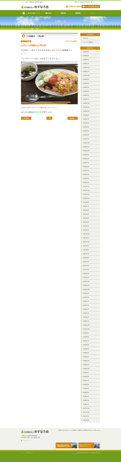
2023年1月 (86, 186)
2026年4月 (86, 59)
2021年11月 (86, 238)
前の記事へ (26, 118)
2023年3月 (86, 178)
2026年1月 (86, 63)
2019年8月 (86, 337)
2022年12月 (86, 190)
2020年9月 (86, 293)
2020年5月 (86, 309)
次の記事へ (72, 118)
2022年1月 (86, 230)
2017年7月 (86, 416)
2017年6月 (86, 420)
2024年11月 (86, 107)
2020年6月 (86, 305)
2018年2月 (86, 400)
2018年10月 (86, 368)
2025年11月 (86, 71)
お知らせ (92, 13)
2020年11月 (86, 285)
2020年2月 (86, 317)
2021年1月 (86, 277)
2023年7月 (86, 162)
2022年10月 (86, 198)
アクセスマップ (96, 2)
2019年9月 (86, 333)
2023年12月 (86, 143)
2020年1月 (86, 321)
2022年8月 (86, 202)
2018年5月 (86, 388)
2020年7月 (86, 301)
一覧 (49, 118)
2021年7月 (86, 253)
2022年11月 (86, 194)
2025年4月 (86, 87)
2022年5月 (86, 214)
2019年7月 (86, 341)
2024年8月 (86, 115)
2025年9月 (86, 79)
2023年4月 (86, 174)
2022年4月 (86, 218)
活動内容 (63, 13)
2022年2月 (86, 226)
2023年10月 (86, 150)
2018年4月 (86, 392)
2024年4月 (86, 127)
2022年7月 (86, 206)
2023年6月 (86, 166)
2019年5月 (86, 349)
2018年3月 (86, 396)
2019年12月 (86, 325)
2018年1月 (86, 404)
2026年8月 (86, 51)
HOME (59, 430)
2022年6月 (86, 210)
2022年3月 (86, 222)
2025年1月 (86, 99)
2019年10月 (86, 329)
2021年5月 (86, 261)
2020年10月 (86, 289)
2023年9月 (86, 154)
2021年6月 (86, 257)
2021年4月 (86, 265)
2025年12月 (86, 67)
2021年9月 (86, 246)
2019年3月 (86, 356)
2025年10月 (86, 75)
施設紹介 (75, 430)
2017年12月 (86, 408)
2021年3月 (86, 269)
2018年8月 (86, 376)
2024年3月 (86, 131)
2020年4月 (86, 313)
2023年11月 (86, 146)
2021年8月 (86, 249)
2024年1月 (86, 139)
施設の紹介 (48, 13)
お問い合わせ (97, 430)
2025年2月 (86, 95)
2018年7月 (86, 380)
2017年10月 (86, 412)
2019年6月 (86, 345)
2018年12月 (86, 360)
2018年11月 (86, 364)
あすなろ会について (34, 13)
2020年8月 (86, 297)
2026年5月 (86, 55)
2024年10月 (86, 111)
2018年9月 (86, 372)
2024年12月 (86, 103)
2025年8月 (86, 83)
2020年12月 (86, 281)
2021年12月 (86, 234)
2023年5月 (86, 170)
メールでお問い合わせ (92, 6)
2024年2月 (86, 135)
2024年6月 (86, 123)
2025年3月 (86, 91)
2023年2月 (86, 182)
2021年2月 (86, 273)
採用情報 (78, 13)
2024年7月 (86, 119)
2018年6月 (86, 384)
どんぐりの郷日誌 (88, 42)
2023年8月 (86, 158)
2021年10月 (86, 242)
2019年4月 (86, 352)
